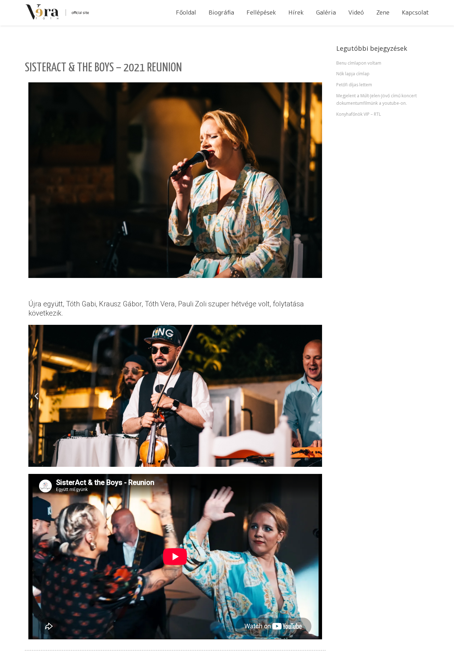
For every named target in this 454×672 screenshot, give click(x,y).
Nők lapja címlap (353, 74)
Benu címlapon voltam (358, 63)
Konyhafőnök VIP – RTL (358, 114)
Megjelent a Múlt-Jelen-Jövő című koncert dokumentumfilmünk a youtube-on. (376, 99)
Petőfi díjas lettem (354, 85)
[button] (36, 396)
